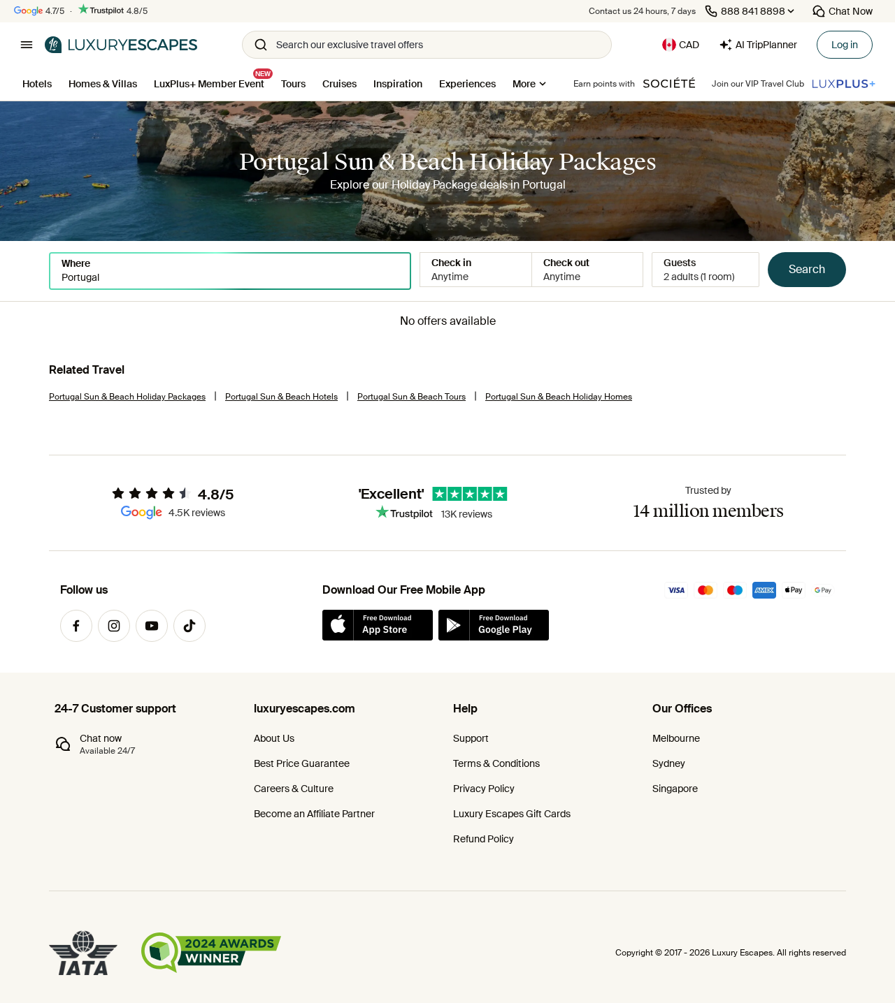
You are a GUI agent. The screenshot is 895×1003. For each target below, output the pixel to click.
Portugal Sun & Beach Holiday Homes (558, 396)
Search (807, 269)
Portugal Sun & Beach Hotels (281, 396)
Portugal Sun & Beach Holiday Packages (127, 396)
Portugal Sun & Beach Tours (411, 396)
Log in (844, 44)
